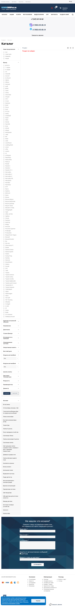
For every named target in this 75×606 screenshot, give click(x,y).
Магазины (31, 586)
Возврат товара (48, 584)
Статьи (60, 581)
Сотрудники (32, 582)
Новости (31, 581)
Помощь (61, 577)
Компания (32, 577)
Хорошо (38, 600)
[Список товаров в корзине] (64, 9)
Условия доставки (48, 582)
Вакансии (31, 584)
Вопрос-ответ (62, 579)
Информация (48, 577)
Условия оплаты (48, 581)
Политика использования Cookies (11, 603)
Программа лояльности (50, 587)
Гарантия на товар (49, 586)
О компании (32, 579)
